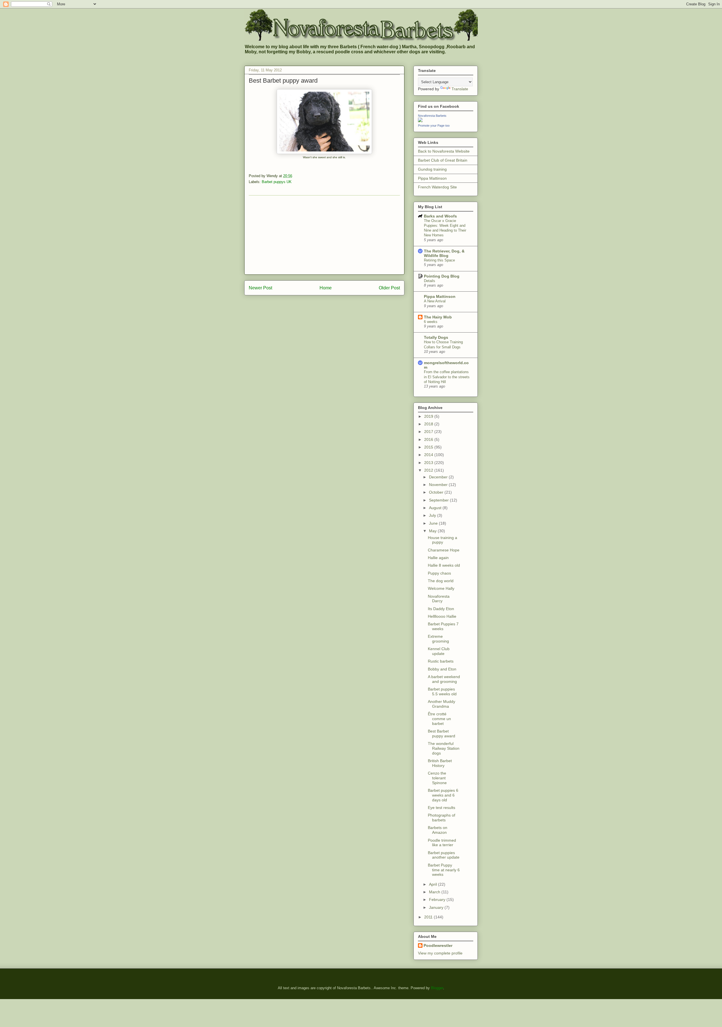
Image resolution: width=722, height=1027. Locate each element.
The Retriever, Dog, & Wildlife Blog (444, 253)
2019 (429, 416)
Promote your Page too (434, 125)
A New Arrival (435, 301)
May (433, 531)
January (436, 907)
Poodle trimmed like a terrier (442, 842)
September (439, 500)
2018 (429, 424)
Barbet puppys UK (277, 182)
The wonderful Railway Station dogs (443, 748)
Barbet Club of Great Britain (442, 160)
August (436, 507)
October (436, 492)
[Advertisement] (324, 235)
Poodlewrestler (438, 945)
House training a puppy (442, 540)
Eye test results (441, 807)
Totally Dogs (436, 337)
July (433, 515)
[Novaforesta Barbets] (420, 120)
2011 (429, 917)
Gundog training (432, 169)
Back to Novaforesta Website (444, 151)
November (439, 484)
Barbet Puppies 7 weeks (443, 626)
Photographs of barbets (441, 817)
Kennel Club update (439, 651)
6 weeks (430, 322)
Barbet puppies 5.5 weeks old (442, 691)
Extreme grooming (438, 638)
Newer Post (260, 287)
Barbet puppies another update (443, 855)
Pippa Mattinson (432, 178)
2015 (429, 447)
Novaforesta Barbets (432, 115)
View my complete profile (440, 953)
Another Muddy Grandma (441, 704)
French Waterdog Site (437, 187)
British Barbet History (440, 763)
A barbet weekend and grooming (444, 679)
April (433, 884)
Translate (460, 89)
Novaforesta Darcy (439, 598)
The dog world (441, 581)
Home (326, 287)
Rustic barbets (441, 661)
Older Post (389, 287)
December (439, 477)
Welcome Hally (441, 588)
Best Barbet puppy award (441, 733)
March (435, 892)
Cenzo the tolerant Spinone (437, 778)
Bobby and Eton (442, 669)
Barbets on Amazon (437, 830)
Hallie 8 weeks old (444, 565)
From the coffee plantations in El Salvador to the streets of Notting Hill (447, 377)
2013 (429, 462)
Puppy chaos (439, 573)
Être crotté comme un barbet (439, 719)
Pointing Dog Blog (441, 276)
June (434, 523)
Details (429, 281)
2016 (429, 439)
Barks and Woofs (440, 216)
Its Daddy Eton (441, 608)
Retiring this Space (439, 260)
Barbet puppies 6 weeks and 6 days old (443, 795)
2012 (429, 470)
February (437, 899)
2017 (429, 431)
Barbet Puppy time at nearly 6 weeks (444, 870)
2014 (429, 454)
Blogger (437, 988)
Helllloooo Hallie (442, 616)
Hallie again (438, 557)
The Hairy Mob (438, 317)
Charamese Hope (443, 550)
